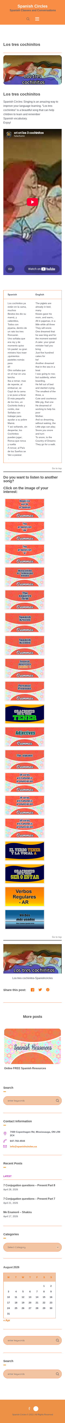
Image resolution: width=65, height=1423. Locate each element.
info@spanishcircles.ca (23, 1146)
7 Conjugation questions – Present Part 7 (29, 1198)
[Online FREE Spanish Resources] (32, 1046)
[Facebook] (29, 1408)
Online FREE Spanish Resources (25, 1068)
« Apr (6, 1320)
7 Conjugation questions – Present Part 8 (29, 1185)
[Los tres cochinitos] (32, 69)
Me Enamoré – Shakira (17, 1212)
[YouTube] (35, 1408)
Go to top (57, 468)
